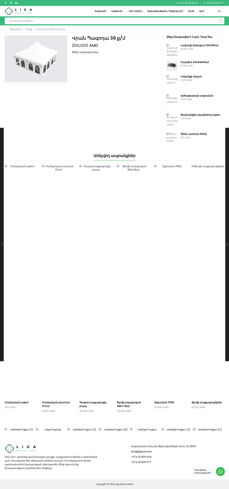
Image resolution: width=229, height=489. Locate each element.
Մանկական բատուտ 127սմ (56, 404)
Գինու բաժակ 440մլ (194, 134)
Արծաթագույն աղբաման (197, 95)
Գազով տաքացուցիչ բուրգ (92, 404)
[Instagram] (11, 3)
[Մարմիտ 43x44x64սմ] (172, 66)
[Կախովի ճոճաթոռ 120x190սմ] (172, 50)
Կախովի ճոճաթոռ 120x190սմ (199, 45)
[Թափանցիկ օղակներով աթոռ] (172, 121)
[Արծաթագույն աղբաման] (172, 102)
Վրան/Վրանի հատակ (50, 29)
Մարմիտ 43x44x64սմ (195, 62)
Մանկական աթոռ (17, 402)
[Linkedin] (16, 3)
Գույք (29, 29)
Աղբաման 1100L (164, 402)
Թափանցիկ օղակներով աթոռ (200, 115)
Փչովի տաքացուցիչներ (207, 402)
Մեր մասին (136, 11)
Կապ (201, 11)
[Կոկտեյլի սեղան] (172, 82)
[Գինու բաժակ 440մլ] (172, 140)
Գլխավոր (100, 11)
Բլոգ (191, 11)
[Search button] (221, 21)
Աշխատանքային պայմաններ (165, 11)
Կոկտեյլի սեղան (191, 76)
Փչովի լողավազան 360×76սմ (129, 404)
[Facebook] (6, 3)
